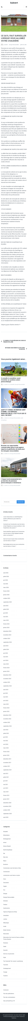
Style (4, 957)
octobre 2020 (6, 810)
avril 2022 (5, 744)
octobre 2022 (6, 722)
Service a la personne (8, 953)
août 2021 (5, 773)
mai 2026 (5, 583)
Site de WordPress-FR (9, 1001)
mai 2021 (5, 784)
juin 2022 (5, 737)
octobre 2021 (6, 766)
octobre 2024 (6, 638)
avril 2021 (5, 788)
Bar (4, 853)
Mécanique (6, 922)
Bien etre (5, 857)
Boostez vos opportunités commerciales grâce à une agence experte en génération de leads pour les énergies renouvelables (13, 448)
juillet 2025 (6, 609)
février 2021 (6, 795)
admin (6, 44)
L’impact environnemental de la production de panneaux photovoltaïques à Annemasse (11, 481)
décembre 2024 (7, 631)
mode (4, 926)
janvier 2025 (6, 627)
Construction (6, 871)
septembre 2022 (7, 726)
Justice (5, 919)
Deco (4, 879)
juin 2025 (5, 613)
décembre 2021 (7, 759)
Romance (5, 943)
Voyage (5, 972)
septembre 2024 (7, 642)
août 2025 (5, 605)
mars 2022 (6, 748)
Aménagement (7, 839)
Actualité (12, 384)
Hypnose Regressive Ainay (10, 911)
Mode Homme (6, 930)
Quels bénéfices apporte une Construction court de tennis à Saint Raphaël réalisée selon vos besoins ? (13, 533)
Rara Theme (16, 1016)
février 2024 (6, 667)
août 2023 (5, 689)
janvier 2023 (6, 711)
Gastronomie (6, 908)
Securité (5, 950)
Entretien (5, 901)
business (5, 864)
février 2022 (6, 751)
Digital (5, 886)
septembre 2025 (7, 602)
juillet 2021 (6, 777)
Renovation (6, 933)
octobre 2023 (6, 682)
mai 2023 (5, 697)
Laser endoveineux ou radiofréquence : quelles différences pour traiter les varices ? (13, 518)
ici (6, 324)
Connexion (6, 990)
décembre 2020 (7, 802)
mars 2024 (6, 664)
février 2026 (6, 591)
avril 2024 (5, 660)
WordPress (14, 1018)
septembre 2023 (7, 686)
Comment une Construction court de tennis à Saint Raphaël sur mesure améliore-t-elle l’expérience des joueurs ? (14, 526)
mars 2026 (6, 587)
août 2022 (5, 729)
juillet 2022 (6, 733)
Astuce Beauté (7, 846)
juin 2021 (5, 781)
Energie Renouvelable (14, 44)
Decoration (6, 882)
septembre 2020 (7, 813)
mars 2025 (6, 620)
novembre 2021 (7, 762)
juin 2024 (5, 653)
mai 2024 (5, 656)
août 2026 (5, 573)
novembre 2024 (7, 635)
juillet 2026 (6, 576)
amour (4, 842)
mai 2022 (5, 740)
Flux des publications (8, 993)
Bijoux (4, 860)
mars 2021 (6, 791)
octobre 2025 (6, 598)
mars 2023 (6, 704)
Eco (4, 890)
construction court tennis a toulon (11, 875)
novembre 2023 (7, 678)
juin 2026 (5, 580)
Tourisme (5, 964)
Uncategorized (7, 968)
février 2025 (6, 624)
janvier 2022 (6, 755)
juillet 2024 (6, 649)
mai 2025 (5, 616)
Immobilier (6, 915)
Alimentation (6, 835)
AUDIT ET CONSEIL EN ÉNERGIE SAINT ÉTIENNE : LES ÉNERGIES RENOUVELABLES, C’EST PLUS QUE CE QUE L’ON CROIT (13, 412)
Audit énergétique (7, 849)
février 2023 (6, 708)
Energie (5, 893)
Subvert (14, 3)
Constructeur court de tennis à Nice (12, 868)
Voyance (5, 975)
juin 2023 (5, 693)
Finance (5, 904)
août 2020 (5, 817)
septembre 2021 (7, 770)
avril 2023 (5, 700)
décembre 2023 (7, 675)
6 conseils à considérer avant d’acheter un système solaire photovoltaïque (10, 380)
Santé (4, 946)
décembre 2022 (7, 715)
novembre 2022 (7, 719)
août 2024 (5, 645)
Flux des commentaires (9, 997)
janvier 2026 (6, 594)
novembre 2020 (7, 806)
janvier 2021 (6, 799)
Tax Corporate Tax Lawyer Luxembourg (13, 961)
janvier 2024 (6, 671)
